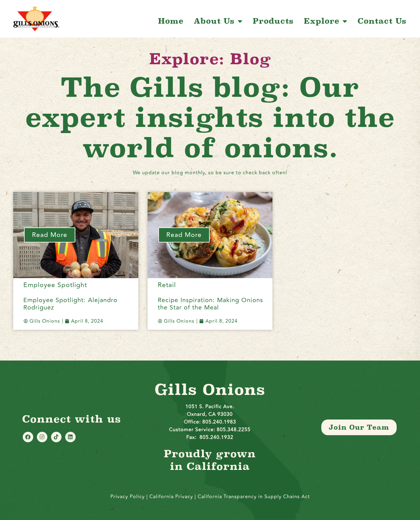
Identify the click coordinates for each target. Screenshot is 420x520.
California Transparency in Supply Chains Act (254, 496)
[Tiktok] (56, 437)
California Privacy (172, 496)
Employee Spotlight (55, 285)
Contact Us (382, 21)
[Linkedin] (70, 437)
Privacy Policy (127, 496)
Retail (167, 285)
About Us (214, 21)
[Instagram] (42, 437)
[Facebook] (28, 437)
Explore (321, 21)
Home (171, 21)
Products (273, 21)
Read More (49, 235)
